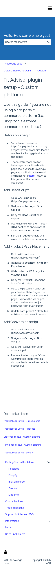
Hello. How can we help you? (27, 35)
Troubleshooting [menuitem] (14, 507)
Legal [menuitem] (8, 527)
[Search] (48, 42)
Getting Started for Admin (18, 70)
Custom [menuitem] (13, 488)
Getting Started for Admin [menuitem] (19, 462)
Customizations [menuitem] (14, 501)
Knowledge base (13, 63)
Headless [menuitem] (14, 468)
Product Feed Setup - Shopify (18, 452)
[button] (48, 462)
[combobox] (25, 42)
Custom (41, 70)
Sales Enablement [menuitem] (15, 534)
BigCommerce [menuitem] (17, 481)
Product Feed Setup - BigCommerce (22, 420)
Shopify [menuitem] (13, 475)
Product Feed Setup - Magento (19, 428)
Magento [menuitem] (14, 494)
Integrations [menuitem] (12, 521)
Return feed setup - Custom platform (23, 444)
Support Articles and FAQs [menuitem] (20, 514)
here (32, 175)
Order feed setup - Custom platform (22, 436)
